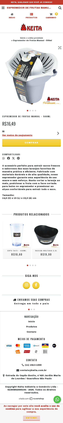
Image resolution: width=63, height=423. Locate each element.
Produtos (31, 327)
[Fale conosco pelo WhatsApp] (57, 399)
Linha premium (35, 38)
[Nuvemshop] (31, 399)
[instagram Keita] (26, 285)
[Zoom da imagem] (59, 47)
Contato (31, 332)
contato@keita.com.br (33, 370)
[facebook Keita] (36, 285)
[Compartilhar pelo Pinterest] (18, 158)
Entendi (31, 418)
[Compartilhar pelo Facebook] (8, 158)
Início (23, 38)
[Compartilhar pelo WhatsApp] (3, 158)
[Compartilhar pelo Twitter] (13, 158)
